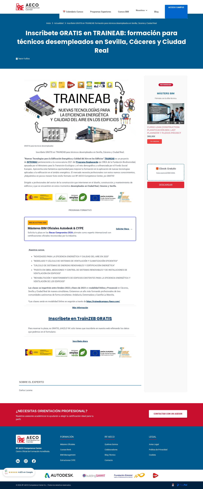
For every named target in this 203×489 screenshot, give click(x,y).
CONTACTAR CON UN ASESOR (168, 414)
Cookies (152, 455)
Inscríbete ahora (80, 341)
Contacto (109, 460)
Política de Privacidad (158, 450)
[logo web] (27, 6)
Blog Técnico (110, 455)
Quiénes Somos (111, 444)
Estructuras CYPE (67, 460)
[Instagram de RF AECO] (26, 460)
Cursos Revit (65, 450)
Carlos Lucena (25, 390)
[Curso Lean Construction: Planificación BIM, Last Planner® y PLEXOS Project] (165, 113)
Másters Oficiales (67, 444)
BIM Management (68, 455)
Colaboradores (111, 450)
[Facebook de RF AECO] (34, 460)
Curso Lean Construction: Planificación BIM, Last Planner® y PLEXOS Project (164, 130)
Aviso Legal (154, 444)
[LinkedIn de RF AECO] (18, 460)
